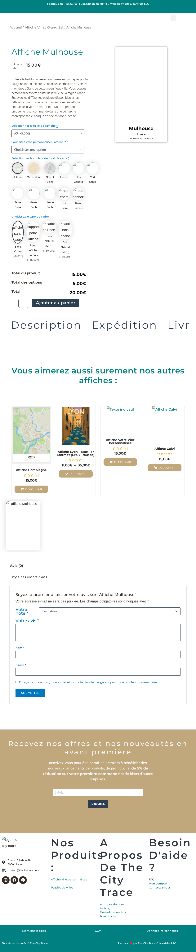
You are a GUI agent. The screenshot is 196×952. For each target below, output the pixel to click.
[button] (173, 18)
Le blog (105, 908)
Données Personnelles (162, 930)
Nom (20, 648)
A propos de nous (112, 904)
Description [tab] (46, 325)
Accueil (16, 27)
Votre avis (27, 620)
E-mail (21, 665)
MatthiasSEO (167, 943)
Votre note (22, 611)
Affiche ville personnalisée (69, 879)
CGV (98, 930)
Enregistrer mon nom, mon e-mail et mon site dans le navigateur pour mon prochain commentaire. (88, 682)
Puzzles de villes (62, 887)
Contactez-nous (160, 887)
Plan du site (108, 916)
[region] (141, 85)
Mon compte (158, 883)
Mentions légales (34, 930)
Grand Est (55, 27)
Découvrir (33, 489)
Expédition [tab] (125, 325)
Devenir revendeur (113, 912)
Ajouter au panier (55, 302)
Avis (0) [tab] (16, 566)
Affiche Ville (34, 27)
